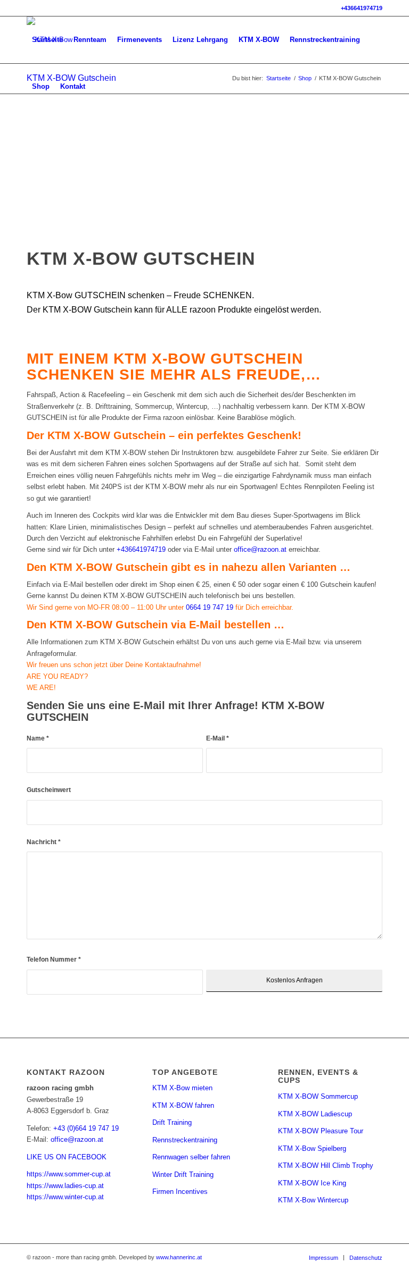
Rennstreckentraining (184, 1140)
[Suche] (99, 86)
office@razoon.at (260, 549)
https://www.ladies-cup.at (65, 1186)
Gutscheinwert (49, 790)
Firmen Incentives (180, 1192)
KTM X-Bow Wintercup (313, 1200)
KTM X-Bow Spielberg (312, 1148)
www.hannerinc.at (179, 1257)
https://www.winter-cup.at (65, 1197)
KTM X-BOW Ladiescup (315, 1114)
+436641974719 (361, 8)
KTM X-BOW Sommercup (318, 1096)
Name (38, 738)
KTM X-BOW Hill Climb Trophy (325, 1165)
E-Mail (217, 738)
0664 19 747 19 (210, 607)
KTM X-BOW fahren (183, 1105)
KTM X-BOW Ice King (312, 1183)
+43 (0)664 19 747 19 (86, 1128)
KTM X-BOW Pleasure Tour (320, 1131)
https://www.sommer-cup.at (69, 1174)
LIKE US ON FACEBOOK (67, 1157)
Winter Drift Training (183, 1175)
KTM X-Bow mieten (182, 1088)
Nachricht (44, 842)
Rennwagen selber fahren (191, 1157)
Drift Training (172, 1122)
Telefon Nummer (54, 959)
